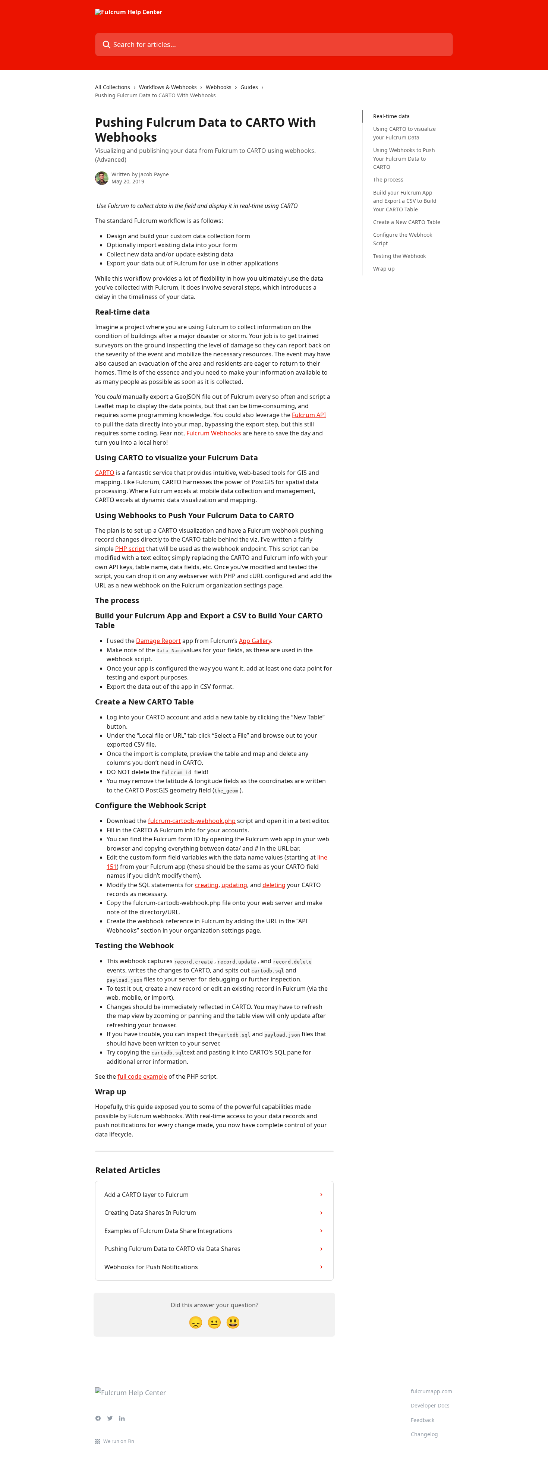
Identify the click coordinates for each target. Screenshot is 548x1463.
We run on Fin (118, 1441)
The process (388, 179)
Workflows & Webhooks (168, 87)
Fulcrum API (309, 415)
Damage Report (158, 641)
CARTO (104, 473)
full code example (142, 1076)
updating (234, 885)
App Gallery (255, 641)
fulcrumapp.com (431, 1391)
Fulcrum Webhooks (213, 433)
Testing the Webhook (399, 255)
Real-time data (391, 116)
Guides (249, 87)
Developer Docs (430, 1405)
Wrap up (384, 268)
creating (206, 885)
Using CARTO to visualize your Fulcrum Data (404, 133)
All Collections (112, 87)
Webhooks (219, 87)
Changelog (424, 1434)
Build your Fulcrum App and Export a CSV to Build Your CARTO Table (405, 201)
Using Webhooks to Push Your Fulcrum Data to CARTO (404, 158)
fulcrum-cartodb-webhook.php (192, 821)
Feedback (422, 1419)
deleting (274, 885)
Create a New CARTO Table (406, 222)
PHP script (130, 549)
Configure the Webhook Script (402, 238)
